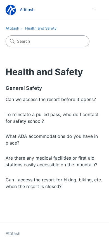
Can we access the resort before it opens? (51, 99)
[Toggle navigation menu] (94, 10)
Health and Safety (40, 28)
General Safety (24, 88)
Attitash (12, 28)
